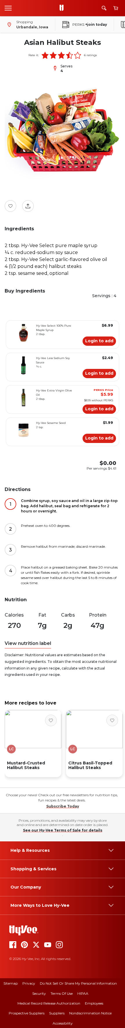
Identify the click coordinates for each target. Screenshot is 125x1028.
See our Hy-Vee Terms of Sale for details (62, 830)
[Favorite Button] (10, 206)
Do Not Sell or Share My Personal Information (78, 983)
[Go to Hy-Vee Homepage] (63, 8)
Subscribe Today (62, 806)
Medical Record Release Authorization (48, 1003)
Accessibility (63, 1023)
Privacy (28, 983)
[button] (45, 55)
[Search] (104, 8)
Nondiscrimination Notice (90, 1013)
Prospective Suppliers (26, 1013)
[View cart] (115, 8)
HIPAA (82, 993)
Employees (94, 1003)
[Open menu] (8, 7)
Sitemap (10, 983)
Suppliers (57, 1013)
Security (39, 993)
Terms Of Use (62, 993)
